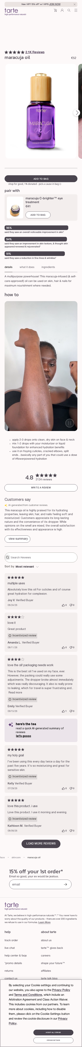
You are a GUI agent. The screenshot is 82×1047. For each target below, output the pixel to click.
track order (11, 940)
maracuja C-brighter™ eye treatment (44, 200)
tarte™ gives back (52, 948)
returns (9, 971)
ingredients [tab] (48, 267)
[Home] (16, 906)
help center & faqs (16, 956)
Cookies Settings (53, 1040)
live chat (10, 948)
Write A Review (41, 488)
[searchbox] (43, 557)
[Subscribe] (65, 885)
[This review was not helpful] (71, 605)
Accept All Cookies (53, 1032)
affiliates (46, 971)
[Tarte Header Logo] (16, 12)
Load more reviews (41, 844)
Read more (15, 693)
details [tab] (8, 267)
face (2, 857)
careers (45, 956)
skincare (16, 857)
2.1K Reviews (34, 52)
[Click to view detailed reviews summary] (17, 539)
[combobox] (41, 567)
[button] (55, 12)
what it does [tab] (27, 267)
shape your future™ (53, 963)
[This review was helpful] (63, 605)
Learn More (44, 922)
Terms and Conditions (28, 995)
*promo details (13, 963)
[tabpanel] (41, 280)
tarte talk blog (49, 978)
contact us (11, 978)
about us (46, 940)
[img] (6, 52)
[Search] (69, 12)
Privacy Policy (61, 990)
